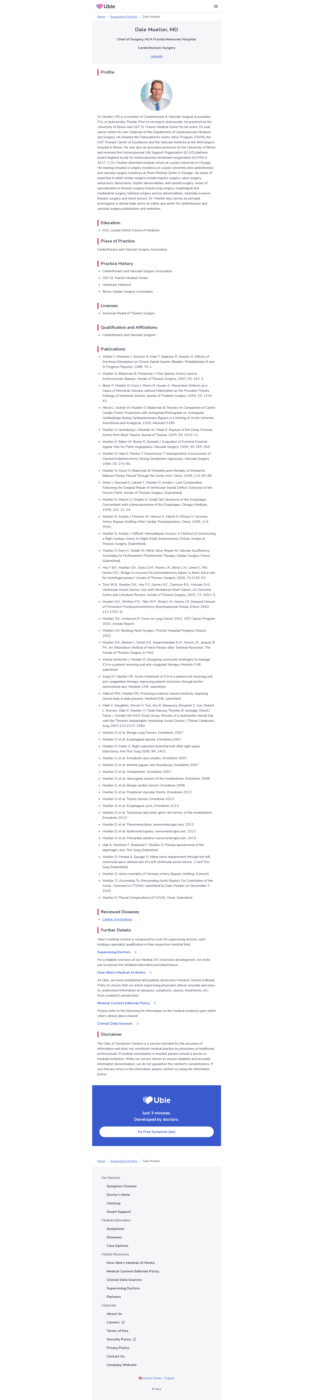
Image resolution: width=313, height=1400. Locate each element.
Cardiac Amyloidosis (117, 919)
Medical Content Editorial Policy (123, 1003)
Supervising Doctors (124, 17)
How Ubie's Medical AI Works (121, 972)
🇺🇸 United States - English (157, 1378)
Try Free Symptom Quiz (156, 1131)
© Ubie (156, 1389)
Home (101, 17)
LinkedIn (156, 56)
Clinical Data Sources (114, 1023)
